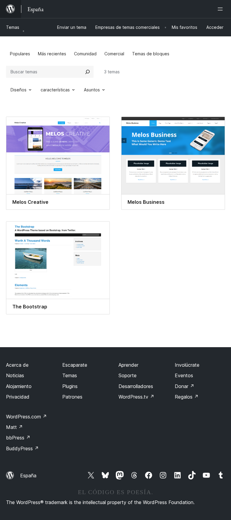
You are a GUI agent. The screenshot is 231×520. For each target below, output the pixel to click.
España (28, 476)
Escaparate (74, 365)
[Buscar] (88, 72)
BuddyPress (22, 448)
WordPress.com (26, 417)
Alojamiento (19, 386)
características (55, 89)
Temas (12, 27)
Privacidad (17, 397)
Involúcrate (187, 365)
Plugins (70, 386)
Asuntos (92, 89)
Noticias (15, 375)
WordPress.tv (136, 397)
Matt (14, 427)
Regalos (187, 397)
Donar (184, 386)
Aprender (128, 365)
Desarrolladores (136, 386)
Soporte (128, 375)
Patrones (72, 397)
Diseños (18, 89)
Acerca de (17, 365)
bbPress (18, 438)
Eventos (184, 375)
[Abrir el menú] (221, 9)
